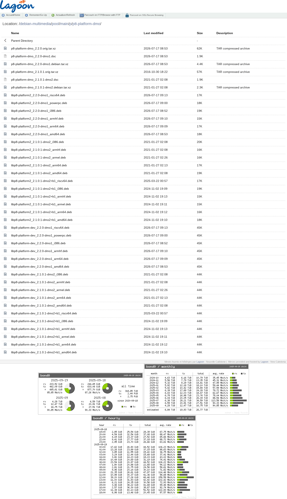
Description (224, 33)
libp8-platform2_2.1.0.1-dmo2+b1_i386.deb (40, 188)
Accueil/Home (13, 15)
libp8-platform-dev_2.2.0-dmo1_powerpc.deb (41, 235)
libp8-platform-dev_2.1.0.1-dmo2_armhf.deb (40, 282)
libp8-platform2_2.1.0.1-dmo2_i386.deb (37, 142)
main (64, 23)
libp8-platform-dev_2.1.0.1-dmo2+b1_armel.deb (43, 336)
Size (200, 33)
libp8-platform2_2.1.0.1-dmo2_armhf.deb (38, 149)
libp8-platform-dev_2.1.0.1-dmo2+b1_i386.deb (42, 321)
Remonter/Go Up (38, 15)
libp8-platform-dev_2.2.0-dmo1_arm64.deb (39, 258)
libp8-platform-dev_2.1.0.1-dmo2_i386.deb (39, 274)
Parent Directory (22, 40)
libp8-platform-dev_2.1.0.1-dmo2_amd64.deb (41, 305)
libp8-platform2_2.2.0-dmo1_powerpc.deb (39, 103)
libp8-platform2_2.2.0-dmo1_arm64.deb (37, 126)
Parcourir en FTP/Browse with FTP (102, 15)
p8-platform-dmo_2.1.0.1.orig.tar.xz (34, 71)
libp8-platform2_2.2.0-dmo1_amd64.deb (38, 134)
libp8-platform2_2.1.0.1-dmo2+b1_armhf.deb (41, 196)
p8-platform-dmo (86, 23)
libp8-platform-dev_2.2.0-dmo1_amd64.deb (40, 266)
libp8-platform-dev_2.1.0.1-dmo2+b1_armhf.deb (43, 329)
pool (55, 23)
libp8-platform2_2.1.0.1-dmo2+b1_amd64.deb (41, 219)
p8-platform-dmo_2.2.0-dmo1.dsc (33, 56)
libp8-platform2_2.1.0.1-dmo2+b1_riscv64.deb (42, 181)
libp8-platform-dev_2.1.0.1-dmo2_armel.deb (40, 290)
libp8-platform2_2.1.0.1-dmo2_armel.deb (38, 157)
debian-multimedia (35, 23)
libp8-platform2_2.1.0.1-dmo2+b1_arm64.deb (41, 212)
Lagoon (200, 361)
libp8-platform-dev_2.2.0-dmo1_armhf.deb (39, 251)
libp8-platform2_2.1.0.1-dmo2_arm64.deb (39, 165)
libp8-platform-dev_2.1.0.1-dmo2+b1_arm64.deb (43, 344)
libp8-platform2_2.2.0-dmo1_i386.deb (36, 110)
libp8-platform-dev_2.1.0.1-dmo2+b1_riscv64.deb (44, 313)
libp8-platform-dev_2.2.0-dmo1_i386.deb (38, 243)
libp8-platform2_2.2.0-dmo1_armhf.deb (37, 118)
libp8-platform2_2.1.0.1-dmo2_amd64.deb (39, 173)
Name (15, 33)
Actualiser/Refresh (65, 15)
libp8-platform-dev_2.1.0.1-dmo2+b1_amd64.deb (44, 352)
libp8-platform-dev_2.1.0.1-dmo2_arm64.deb (41, 297)
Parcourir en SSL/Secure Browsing (146, 15)
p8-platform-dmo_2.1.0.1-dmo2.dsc (34, 79)
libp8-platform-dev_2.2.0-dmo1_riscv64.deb (40, 227)
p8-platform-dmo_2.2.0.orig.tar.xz (33, 48)
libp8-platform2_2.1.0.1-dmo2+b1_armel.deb (41, 204)
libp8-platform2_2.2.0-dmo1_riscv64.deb (38, 95)
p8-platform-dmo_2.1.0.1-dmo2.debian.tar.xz (41, 87)
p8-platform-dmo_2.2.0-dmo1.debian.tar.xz (39, 64)
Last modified (153, 33)
